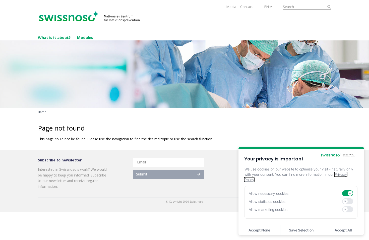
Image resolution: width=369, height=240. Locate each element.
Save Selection (301, 230)
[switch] (347, 193)
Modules (85, 37)
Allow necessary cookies (268, 193)
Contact (246, 6)
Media (231, 6)
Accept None (259, 230)
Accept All (343, 230)
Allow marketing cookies (268, 209)
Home (42, 112)
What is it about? (54, 37)
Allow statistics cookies (267, 201)
